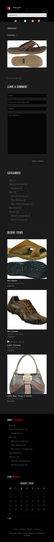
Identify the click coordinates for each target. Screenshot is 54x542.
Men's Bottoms (16, 200)
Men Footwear (12, 331)
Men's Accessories (18, 196)
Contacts (36, 529)
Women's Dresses (18, 220)
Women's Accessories (19, 216)
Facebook (20, 20)
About (29, 529)
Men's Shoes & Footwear (20, 204)
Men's (11, 192)
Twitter (28, 20)
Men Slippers (12, 281)
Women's (12, 212)
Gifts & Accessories (16, 184)
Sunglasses (15, 188)
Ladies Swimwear (14, 345)
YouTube (43, 20)
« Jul (9, 518)
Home (15, 529)
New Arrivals (14, 208)
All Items (22, 529)
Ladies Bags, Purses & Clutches (19, 396)
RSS (35, 20)
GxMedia (27, 535)
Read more (11, 286)
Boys (11, 180)
